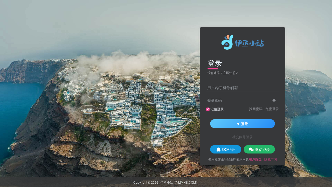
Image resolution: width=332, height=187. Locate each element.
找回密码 (255, 108)
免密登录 (272, 108)
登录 (244, 123)
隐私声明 (270, 159)
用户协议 (255, 159)
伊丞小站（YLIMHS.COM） (180, 182)
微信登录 (262, 149)
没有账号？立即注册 (222, 72)
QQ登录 (228, 149)
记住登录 (217, 109)
